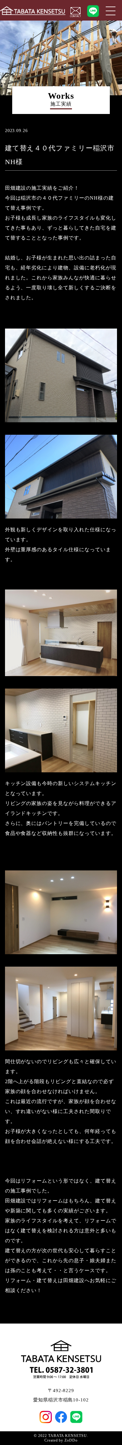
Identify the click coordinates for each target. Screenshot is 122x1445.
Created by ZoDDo (61, 1440)
